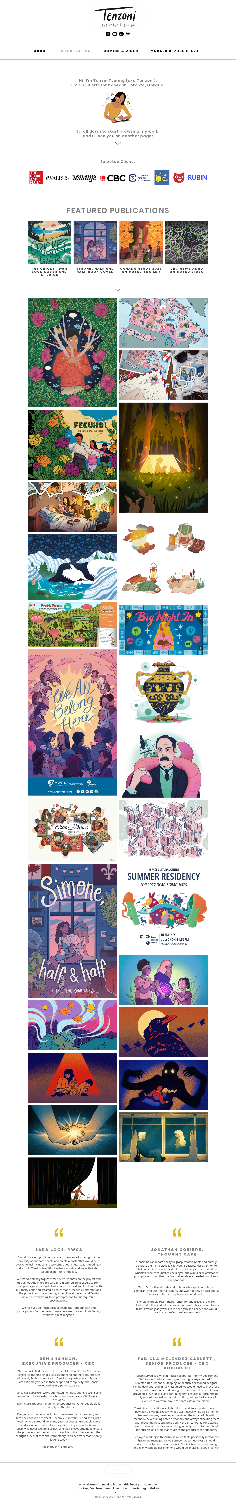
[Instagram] (108, 34)
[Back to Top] (118, 1469)
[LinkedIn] (121, 34)
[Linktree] (128, 34)
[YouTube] (114, 34)
